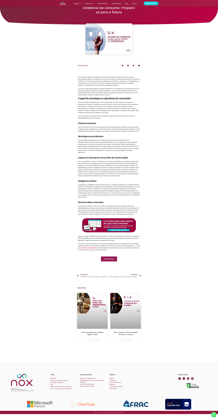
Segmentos (88, 4)
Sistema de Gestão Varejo (87, 384)
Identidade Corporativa (56, 382)
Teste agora (113, 380)
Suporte (112, 378)
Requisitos (112, 384)
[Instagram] (179, 378)
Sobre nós (53, 378)
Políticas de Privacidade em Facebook (60, 386)
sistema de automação (89, 248)
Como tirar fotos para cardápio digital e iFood (92, 333)
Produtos (76, 4)
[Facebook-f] (184, 378)
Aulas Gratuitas (116, 4)
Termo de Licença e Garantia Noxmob (61, 388)
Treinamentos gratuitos (116, 386)
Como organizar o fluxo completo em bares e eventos (126, 333)
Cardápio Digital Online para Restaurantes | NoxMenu (92, 381)
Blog (126, 4)
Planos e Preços (102, 4)
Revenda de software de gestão (59, 380)
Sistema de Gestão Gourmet (88, 378)
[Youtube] (188, 378)
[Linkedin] (192, 378)
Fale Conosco (113, 388)
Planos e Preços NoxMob (87, 386)
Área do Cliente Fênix (115, 382)
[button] (122, 65)
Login (134, 4)
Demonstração (151, 3)
